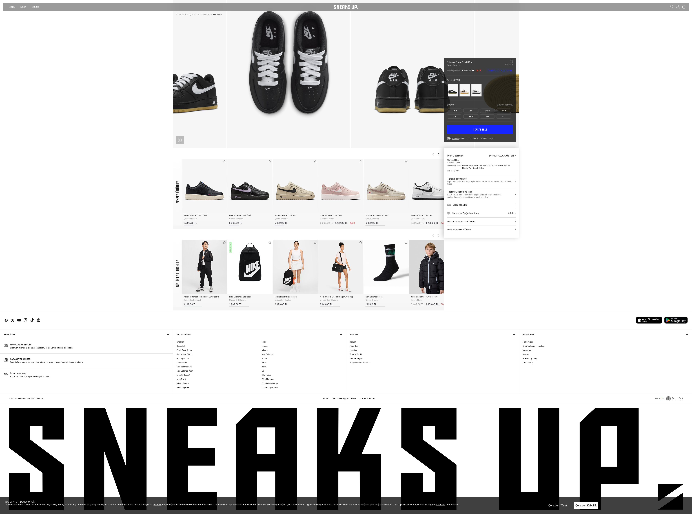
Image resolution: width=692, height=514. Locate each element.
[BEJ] (464, 90)
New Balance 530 (184, 367)
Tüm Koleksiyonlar (270, 383)
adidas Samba (183, 383)
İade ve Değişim (356, 358)
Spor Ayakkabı (183, 358)
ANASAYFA (181, 15)
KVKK (325, 398)
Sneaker (180, 342)
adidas (264, 350)
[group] (204, 192)
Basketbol (181, 346)
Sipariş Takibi (356, 354)
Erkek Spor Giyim (184, 350)
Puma (264, 358)
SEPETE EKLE (480, 129)
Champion (266, 375)
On (263, 371)
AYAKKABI (204, 15)
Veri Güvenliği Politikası (344, 398)
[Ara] (671, 7)
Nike (264, 342)
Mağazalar (527, 350)
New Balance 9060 (185, 371)
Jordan (265, 346)
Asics (264, 367)
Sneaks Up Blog (530, 358)
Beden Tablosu (505, 104)
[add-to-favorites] (224, 161)
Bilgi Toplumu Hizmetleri (533, 346)
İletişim (353, 342)
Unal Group (528, 362)
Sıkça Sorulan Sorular (359, 362)
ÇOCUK (35, 6)
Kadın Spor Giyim (184, 354)
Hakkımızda (528, 342)
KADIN (23, 6)
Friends (455, 138)
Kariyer (526, 354)
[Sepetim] (683, 7)
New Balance (267, 354)
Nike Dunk (181, 379)
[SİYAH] (452, 90)
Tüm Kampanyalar (270, 387)
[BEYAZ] (476, 90)
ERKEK (12, 6)
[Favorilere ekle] (511, 61)
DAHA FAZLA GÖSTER (501, 156)
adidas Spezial (183, 387)
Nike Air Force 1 (183, 375)
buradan (440, 504)
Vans (264, 362)
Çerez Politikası (368, 398)
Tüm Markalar (268, 379)
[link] (481, 181)
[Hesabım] (678, 7)
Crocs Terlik (182, 362)
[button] (180, 140)
